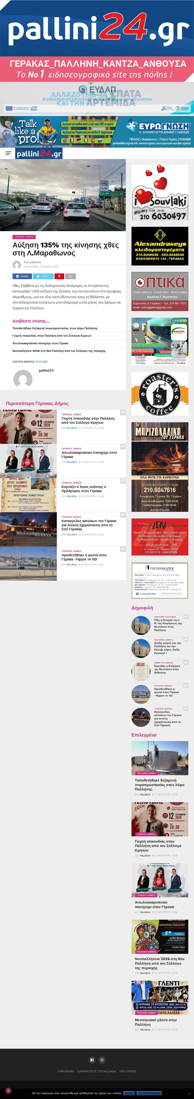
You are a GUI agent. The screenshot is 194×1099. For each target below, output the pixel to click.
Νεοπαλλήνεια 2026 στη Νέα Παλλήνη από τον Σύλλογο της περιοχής (59, 351)
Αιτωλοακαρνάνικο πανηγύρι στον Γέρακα (40, 343)
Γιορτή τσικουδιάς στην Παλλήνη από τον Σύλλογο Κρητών (52, 335)
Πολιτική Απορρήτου (149, 1093)
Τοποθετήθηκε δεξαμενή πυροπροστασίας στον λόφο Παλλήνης (55, 328)
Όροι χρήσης (128, 1071)
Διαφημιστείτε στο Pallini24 (96, 1071)
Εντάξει (129, 1093)
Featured (42, 361)
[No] (189, 1094)
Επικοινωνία (66, 1071)
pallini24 (35, 262)
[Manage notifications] (8, 1091)
